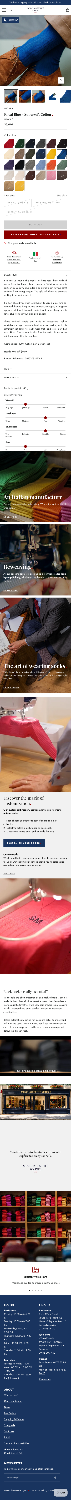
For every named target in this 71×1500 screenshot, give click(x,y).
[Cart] (67, 10)
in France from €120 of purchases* (14, 259)
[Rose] (51, 175)
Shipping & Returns (14, 1419)
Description (10, 274)
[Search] (11, 10)
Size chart (62, 195)
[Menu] (4, 10)
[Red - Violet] (51, 143)
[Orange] (51, 165)
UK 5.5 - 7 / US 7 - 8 (17, 202)
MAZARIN (8, 108)
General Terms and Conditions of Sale (13, 1451)
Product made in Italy (35, 259)
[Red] (9, 143)
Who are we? (11, 1395)
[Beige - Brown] (19, 154)
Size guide (9, 1425)
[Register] (55, 1477)
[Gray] (41, 143)
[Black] (19, 165)
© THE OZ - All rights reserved (44, 1490)
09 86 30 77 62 (47, 1352)
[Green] (19, 143)
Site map (8, 1443)
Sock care (9, 1431)
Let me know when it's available (34, 234)
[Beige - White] (9, 154)
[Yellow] (51, 154)
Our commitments (13, 1401)
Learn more (9, 873)
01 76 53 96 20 (47, 1328)
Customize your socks (23, 843)
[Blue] (30, 143)
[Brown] (62, 143)
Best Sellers (10, 1413)
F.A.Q (7, 1437)
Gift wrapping (57, 259)
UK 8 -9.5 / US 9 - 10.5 (48, 202)
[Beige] (19, 175)
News (7, 1407)
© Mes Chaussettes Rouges (15, 1490)
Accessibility (22, 1443)
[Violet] (9, 165)
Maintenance (11, 377)
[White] (9, 175)
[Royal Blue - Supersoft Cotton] (25, 96)
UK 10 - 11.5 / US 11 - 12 (19, 212)
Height (8, 369)
